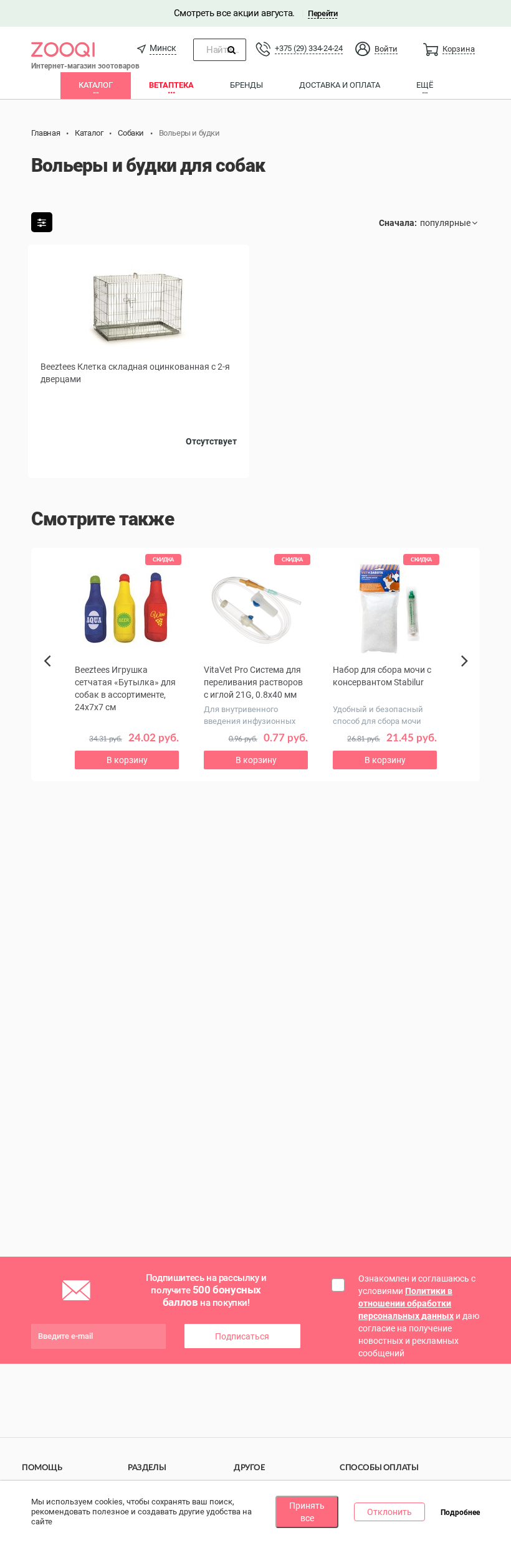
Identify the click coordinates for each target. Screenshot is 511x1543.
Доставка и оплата (339, 85)
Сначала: (398, 223)
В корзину (127, 760)
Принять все (307, 1512)
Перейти (322, 13)
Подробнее (460, 1512)
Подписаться (242, 1336)
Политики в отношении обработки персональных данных (406, 1303)
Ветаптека (171, 85)
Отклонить (389, 1512)
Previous (51, 682)
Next (466, 674)
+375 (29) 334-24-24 (308, 48)
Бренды (246, 85)
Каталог (96, 85)
